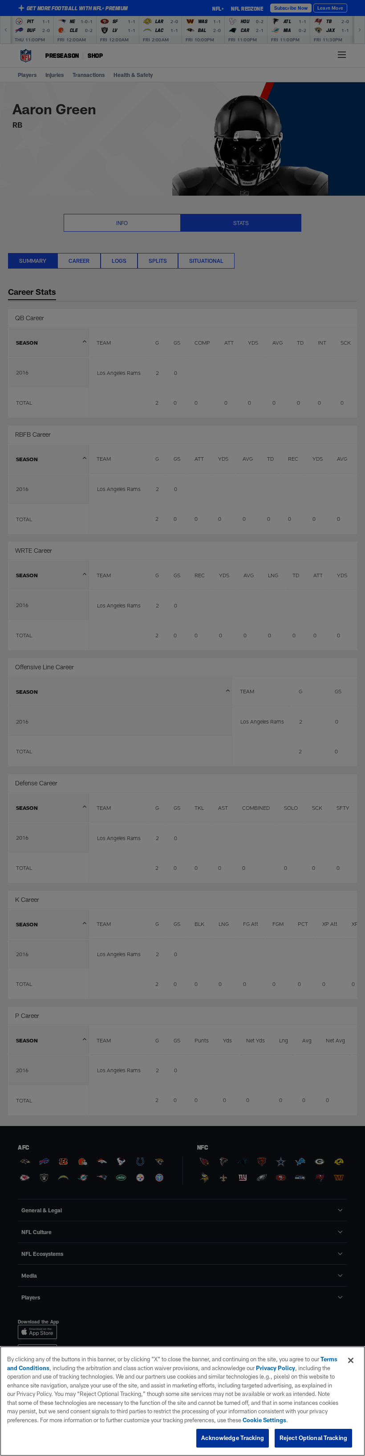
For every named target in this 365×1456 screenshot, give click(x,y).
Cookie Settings (264, 1420)
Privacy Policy (275, 1368)
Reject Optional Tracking (313, 1437)
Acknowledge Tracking (232, 1437)
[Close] (351, 1360)
